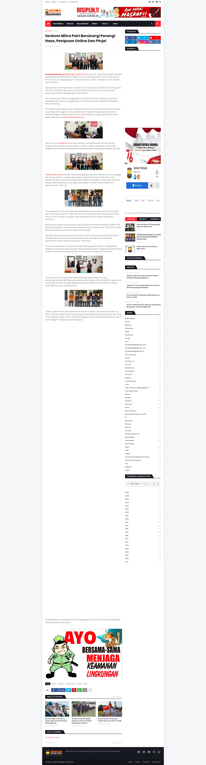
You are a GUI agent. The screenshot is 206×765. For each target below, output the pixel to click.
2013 (143, 535)
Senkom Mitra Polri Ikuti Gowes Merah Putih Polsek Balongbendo (56, 721)
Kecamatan (143, 371)
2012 (143, 539)
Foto (143, 341)
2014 (143, 532)
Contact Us (63, 2)
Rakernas (143, 421)
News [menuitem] (94, 23)
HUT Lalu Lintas (143, 355)
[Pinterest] (74, 690)
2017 (143, 522)
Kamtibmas (143, 368)
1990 (143, 555)
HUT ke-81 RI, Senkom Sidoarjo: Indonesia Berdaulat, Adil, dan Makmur (144, 306)
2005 (143, 549)
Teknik (143, 454)
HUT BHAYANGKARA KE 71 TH (143, 348)
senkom (143, 430)
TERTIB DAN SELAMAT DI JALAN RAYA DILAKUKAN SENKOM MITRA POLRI (149, 237)
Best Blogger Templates (63, 762)
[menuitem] (48, 24)
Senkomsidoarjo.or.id (56, 74)
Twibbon (143, 467)
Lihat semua (117, 697)
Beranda (48, 31)
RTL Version (74, 2)
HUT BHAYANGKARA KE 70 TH (143, 345)
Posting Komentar (52, 737)
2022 (143, 506)
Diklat (143, 331)
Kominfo (143, 374)
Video (143, 470)
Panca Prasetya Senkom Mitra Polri (147, 247)
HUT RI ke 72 (143, 361)
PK (143, 417)
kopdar (143, 378)
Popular (131, 219)
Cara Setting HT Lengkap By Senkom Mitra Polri (148, 225)
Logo (143, 384)
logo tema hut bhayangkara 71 (143, 388)
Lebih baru (50, 743)
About (54, 2)
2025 (143, 496)
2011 (143, 542)
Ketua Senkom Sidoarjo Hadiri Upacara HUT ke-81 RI (109, 720)
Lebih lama (116, 743)
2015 (143, 529)
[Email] (84, 690)
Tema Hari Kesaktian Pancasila (143, 457)
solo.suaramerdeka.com (74, 117)
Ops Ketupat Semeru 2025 (143, 414)
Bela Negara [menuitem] (82, 23)
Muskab (143, 397)
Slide (85, 684)
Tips (143, 463)
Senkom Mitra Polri (77, 74)
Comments (155, 219)
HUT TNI (143, 364)
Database (143, 328)
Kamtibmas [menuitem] (58, 23)
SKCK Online (143, 444)
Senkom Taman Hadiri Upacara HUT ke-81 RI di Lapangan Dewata (81, 721)
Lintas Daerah (70, 684)
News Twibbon (143, 411)
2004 (143, 552)
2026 (143, 492)
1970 (143, 562)
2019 (143, 516)
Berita (55, 31)
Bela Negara (143, 318)
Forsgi (143, 338)
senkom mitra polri (143, 434)
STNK (143, 450)
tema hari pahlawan (143, 460)
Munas (143, 394)
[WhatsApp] (79, 690)
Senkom (63, 143)
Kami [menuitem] (115, 23)
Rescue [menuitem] (70, 23)
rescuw (143, 427)
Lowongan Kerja (143, 391)
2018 (143, 519)
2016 (143, 525)
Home (47, 2)
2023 (143, 502)
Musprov (143, 401)
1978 (143, 558)
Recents (143, 219)
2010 (143, 545)
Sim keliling (143, 440)
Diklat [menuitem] (105, 23)
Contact (146, 762)
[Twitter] (68, 690)
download (143, 335)
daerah (60, 684)
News (79, 684)
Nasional (143, 404)
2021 (143, 509)
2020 (143, 512)
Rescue (143, 424)
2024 (143, 499)
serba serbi (143, 437)
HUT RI (143, 358)
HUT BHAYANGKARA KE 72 (143, 351)
